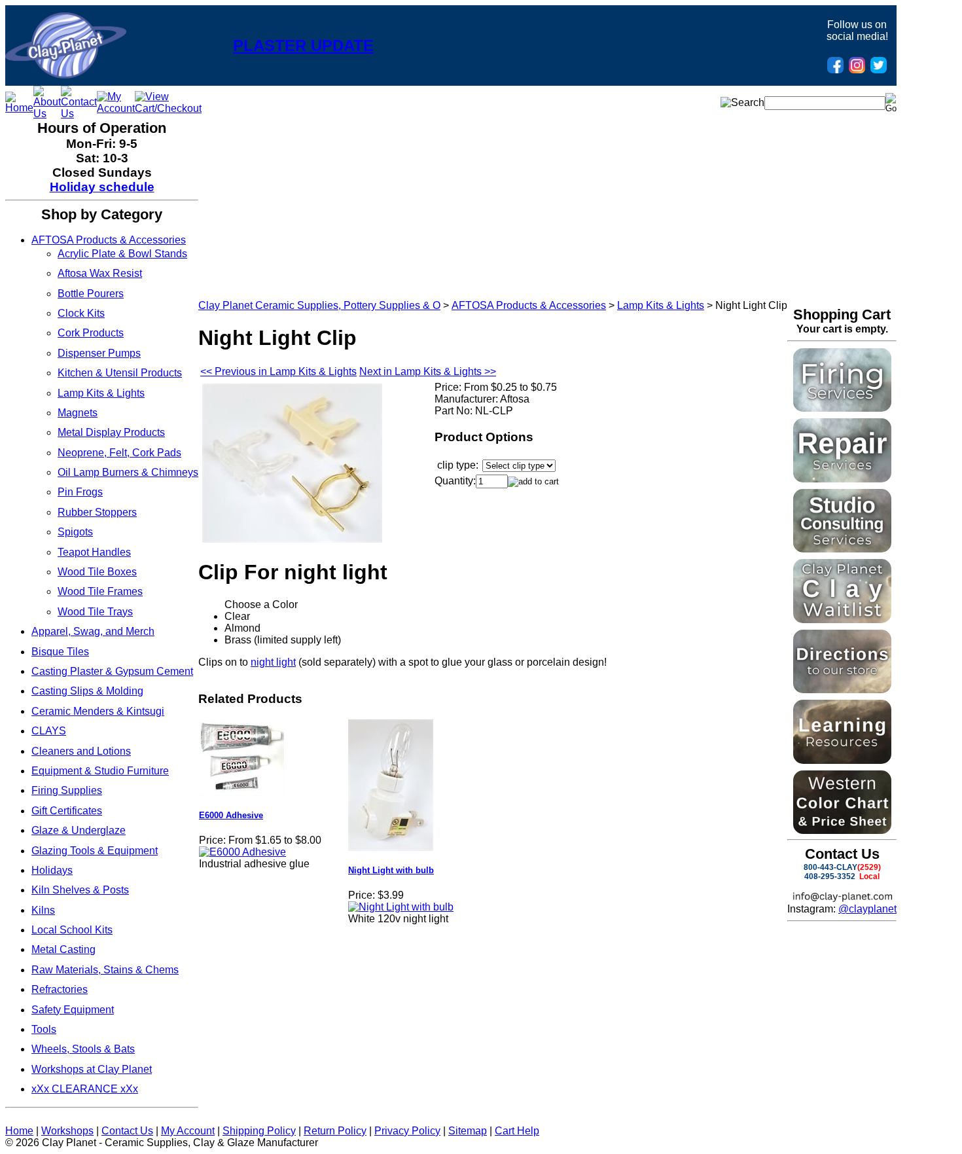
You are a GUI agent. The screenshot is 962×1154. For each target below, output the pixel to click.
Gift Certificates (66, 810)
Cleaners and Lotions (81, 751)
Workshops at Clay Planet (91, 1069)
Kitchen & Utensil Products (120, 372)
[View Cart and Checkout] (168, 108)
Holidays (52, 870)
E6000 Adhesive (231, 815)
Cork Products (91, 332)
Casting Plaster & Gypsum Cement (112, 671)
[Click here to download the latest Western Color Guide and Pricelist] (842, 830)
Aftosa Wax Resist (100, 273)
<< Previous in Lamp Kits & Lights (278, 371)
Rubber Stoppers (97, 512)
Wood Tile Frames (100, 591)
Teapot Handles (94, 552)
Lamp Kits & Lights (101, 393)
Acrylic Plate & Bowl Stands (122, 253)
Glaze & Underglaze (78, 830)
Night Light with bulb (391, 870)
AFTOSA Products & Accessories (108, 239)
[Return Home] (65, 75)
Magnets (78, 412)
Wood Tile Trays (95, 611)
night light (273, 662)
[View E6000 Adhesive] (242, 851)
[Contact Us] (79, 113)
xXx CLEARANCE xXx (84, 1088)
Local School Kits (72, 929)
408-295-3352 (829, 876)
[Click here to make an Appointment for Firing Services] (842, 408)
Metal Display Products (111, 432)
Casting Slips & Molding (87, 690)
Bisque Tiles (60, 651)
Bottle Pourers (91, 293)
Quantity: (455, 480)
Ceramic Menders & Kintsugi (97, 711)
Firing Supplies (66, 790)
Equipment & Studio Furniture (100, 770)
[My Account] (116, 108)
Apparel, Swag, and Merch (92, 631)
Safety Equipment (72, 1009)
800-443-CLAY (830, 867)
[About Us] (47, 113)
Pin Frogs (80, 491)
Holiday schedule (102, 187)
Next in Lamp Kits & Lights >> (427, 371)
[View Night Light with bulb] (401, 906)
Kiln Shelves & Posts (80, 889)
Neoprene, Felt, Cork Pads (119, 452)
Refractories (59, 989)
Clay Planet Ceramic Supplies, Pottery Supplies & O (319, 305)
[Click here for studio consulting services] (842, 548)
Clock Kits (81, 313)
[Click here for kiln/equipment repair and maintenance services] (842, 478)
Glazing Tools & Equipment (94, 850)
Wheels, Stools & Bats (83, 1049)
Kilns (43, 910)
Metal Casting (63, 949)
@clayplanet (867, 908)
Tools (43, 1029)
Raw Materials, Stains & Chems (105, 969)
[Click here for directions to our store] (842, 689)
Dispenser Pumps (99, 353)
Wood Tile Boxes (97, 571)
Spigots (75, 531)
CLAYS (48, 730)
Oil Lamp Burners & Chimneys (128, 472)
